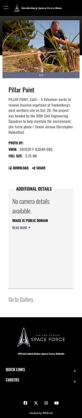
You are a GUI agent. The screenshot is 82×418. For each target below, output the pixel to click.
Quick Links (15, 369)
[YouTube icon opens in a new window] (56, 403)
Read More (20, 227)
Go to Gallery (21, 299)
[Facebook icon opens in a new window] (25, 403)
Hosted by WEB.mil (41, 413)
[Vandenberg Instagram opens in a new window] (46, 403)
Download (20, 167)
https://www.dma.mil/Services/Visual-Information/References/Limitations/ (35, 276)
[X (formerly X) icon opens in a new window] (36, 403)
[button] (6, 8)
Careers (12, 380)
